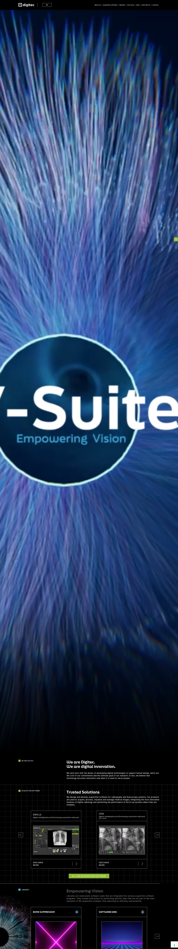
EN (47, 5)
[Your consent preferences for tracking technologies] (174, 945)
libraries (122, 5)
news (138, 5)
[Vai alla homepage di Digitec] (26, 5)
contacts (155, 5)
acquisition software (110, 5)
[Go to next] (157, 835)
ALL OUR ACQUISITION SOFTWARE (89, 876)
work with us (146, 5)
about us (98, 5)
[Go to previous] (20, 835)
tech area (130, 5)
